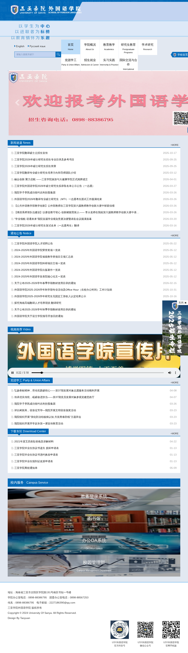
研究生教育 (128, 48)
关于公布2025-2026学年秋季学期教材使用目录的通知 (45, 309)
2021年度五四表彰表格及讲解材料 (34, 441)
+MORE (174, 145)
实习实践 (109, 62)
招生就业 (90, 62)
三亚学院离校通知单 (25, 467)
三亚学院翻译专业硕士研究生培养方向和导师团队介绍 (45, 172)
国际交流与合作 (128, 64)
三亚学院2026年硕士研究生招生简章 (35, 166)
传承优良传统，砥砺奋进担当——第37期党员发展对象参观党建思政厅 (54, 397)
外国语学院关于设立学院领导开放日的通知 (38, 316)
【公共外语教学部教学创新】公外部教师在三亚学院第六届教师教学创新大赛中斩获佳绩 (64, 205)
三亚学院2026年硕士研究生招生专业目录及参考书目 (44, 159)
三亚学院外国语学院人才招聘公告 (33, 243)
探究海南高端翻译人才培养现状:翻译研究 (37, 302)
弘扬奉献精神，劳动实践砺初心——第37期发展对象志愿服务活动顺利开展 (57, 390)
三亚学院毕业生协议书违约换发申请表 (36, 454)
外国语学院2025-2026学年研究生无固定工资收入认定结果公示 (50, 296)
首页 (71, 46)
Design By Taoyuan (19, 618)
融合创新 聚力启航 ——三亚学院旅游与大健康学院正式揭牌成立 (51, 179)
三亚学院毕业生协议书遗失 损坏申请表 (36, 448)
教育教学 (109, 46)
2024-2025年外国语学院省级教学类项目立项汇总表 (43, 256)
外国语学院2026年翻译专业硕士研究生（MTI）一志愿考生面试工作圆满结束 (58, 199)
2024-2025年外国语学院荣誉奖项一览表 (37, 250)
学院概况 (90, 46)
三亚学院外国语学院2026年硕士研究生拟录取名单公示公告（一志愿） (54, 185)
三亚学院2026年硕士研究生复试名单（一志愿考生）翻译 (46, 225)
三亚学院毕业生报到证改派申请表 (33, 461)
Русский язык (37, 46)
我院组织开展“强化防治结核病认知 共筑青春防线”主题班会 (47, 416)
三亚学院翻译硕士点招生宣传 (31, 152)
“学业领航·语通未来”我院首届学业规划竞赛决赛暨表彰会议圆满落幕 (53, 218)
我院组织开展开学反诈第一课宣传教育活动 (38, 423)
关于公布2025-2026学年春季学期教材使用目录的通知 (45, 283)
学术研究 (147, 46)
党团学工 (71, 62)
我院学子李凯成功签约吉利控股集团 (34, 192)
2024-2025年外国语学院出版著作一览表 (37, 269)
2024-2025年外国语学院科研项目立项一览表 (40, 263)
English (20, 46)
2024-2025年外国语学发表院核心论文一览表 (40, 276)
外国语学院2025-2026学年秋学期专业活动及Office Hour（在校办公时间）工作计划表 (63, 289)
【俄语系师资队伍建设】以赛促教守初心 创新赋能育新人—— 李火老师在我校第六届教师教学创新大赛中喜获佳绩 (77, 212)
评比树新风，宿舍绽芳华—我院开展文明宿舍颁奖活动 (45, 410)
